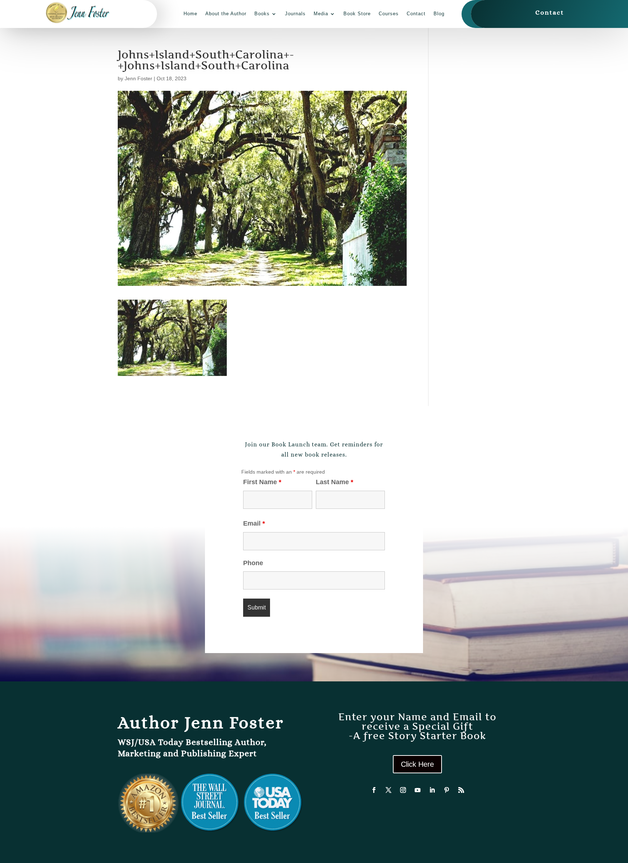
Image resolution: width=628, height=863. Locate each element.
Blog (439, 13)
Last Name (334, 482)
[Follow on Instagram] (403, 790)
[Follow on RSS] (461, 790)
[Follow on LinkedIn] (432, 790)
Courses (389, 13)
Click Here (417, 764)
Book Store (357, 13)
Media (321, 13)
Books (262, 13)
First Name (262, 482)
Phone (253, 563)
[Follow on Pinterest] (446, 790)
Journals (295, 13)
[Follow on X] (388, 790)
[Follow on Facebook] (374, 790)
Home (190, 13)
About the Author (225, 13)
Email (254, 523)
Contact (416, 13)
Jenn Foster (138, 78)
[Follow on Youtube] (417, 790)
